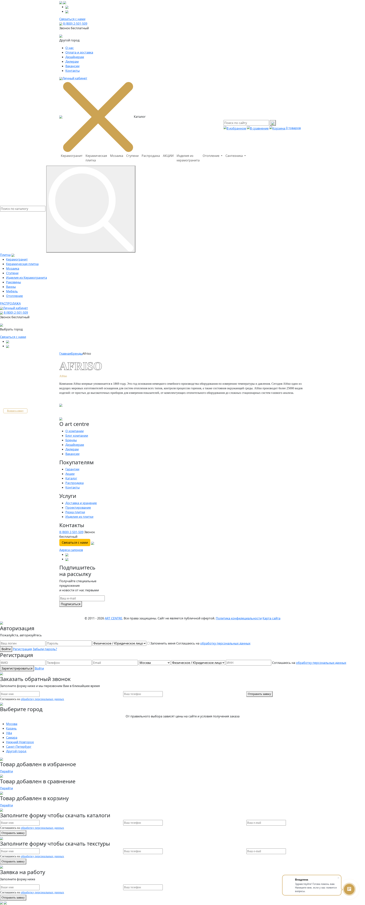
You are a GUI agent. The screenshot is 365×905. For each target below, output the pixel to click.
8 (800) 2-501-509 (75, 23)
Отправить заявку (259, 694)
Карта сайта (271, 618)
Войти (6, 649)
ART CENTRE (113, 618)
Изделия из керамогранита (188, 158)
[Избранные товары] (235, 128)
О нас (69, 48)
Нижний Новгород (20, 742)
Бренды (77, 353)
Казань (11, 728)
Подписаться (70, 604)
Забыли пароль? (45, 649)
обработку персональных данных (225, 643)
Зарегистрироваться (17, 668)
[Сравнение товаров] (258, 128)
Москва (11, 724)
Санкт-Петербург (18, 747)
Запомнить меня (162, 643)
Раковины (13, 282)
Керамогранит (72, 156)
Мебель (12, 291)
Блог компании (76, 436)
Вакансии (72, 66)
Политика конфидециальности (239, 618)
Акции (70, 474)
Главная (65, 353)
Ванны (11, 287)
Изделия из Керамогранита (26, 278)
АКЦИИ (168, 156)
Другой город (16, 751)
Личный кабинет (74, 78)
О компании (74, 431)
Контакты (72, 71)
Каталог (71, 478)
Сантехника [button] (234, 156)
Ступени (132, 156)
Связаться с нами (13, 337)
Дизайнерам (74, 57)
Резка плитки (75, 512)
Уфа (9, 733)
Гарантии (72, 469)
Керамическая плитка (96, 158)
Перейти (6, 771)
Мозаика (116, 156)
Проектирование (78, 507)
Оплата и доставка (79, 52)
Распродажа (151, 156)
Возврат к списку (15, 410)
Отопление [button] (211, 156)
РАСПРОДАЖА (10, 303)
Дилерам (72, 61)
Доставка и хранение (81, 503)
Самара (11, 737)
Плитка (5, 255)
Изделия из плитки (79, 517)
